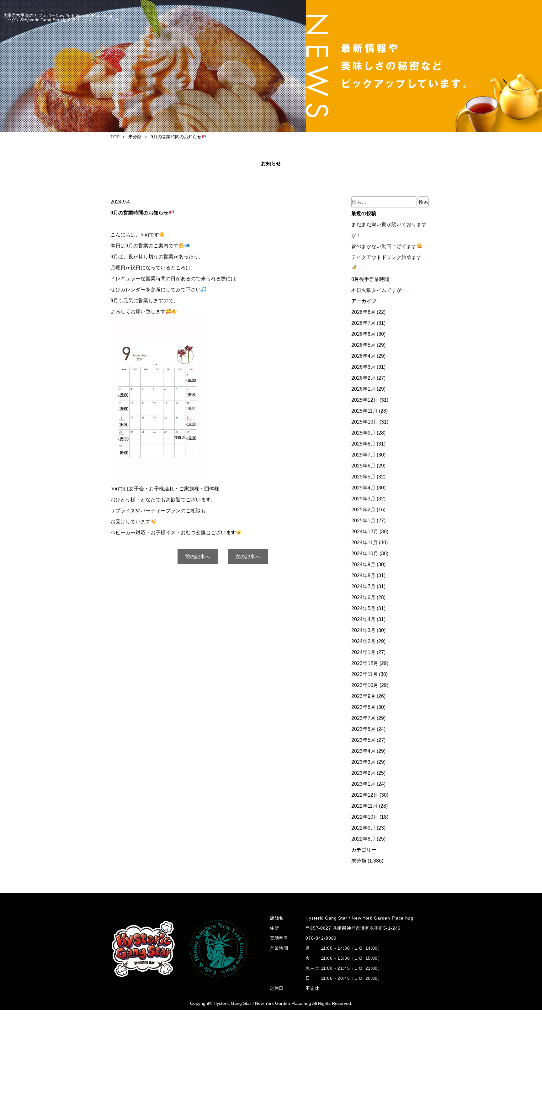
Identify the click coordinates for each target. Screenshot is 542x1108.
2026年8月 (363, 312)
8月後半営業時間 (370, 279)
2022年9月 (363, 828)
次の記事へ (247, 556)
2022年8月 (363, 839)
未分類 (358, 860)
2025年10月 (364, 422)
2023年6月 (363, 729)
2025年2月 (363, 509)
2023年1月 (363, 784)
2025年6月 (363, 465)
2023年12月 (364, 663)
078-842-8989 (321, 938)
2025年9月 (363, 432)
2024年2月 (363, 641)
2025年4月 (363, 487)
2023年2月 (363, 773)
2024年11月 (364, 542)
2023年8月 (363, 707)
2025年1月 (363, 520)
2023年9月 (363, 696)
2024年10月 (364, 553)
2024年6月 (363, 597)
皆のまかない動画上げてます (384, 246)
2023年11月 (364, 674)
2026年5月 (363, 345)
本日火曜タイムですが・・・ (384, 290)
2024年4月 (363, 619)
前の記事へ (197, 556)
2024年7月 (363, 586)
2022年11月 (364, 806)
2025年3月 (363, 498)
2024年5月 (363, 608)
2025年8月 (363, 443)
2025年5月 (363, 476)
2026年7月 (363, 323)
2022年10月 (364, 817)
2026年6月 (363, 334)
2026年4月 (363, 356)
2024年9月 (363, 564)
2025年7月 (363, 454)
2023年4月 (363, 751)
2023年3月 (363, 762)
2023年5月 (363, 740)
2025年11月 (364, 411)
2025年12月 (364, 400)
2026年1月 (363, 389)
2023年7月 (363, 718)
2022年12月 (364, 795)
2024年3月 (363, 630)
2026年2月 (363, 378)
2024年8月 (363, 575)
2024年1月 (363, 652)
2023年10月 (364, 685)
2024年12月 (364, 531)
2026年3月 (363, 367)
